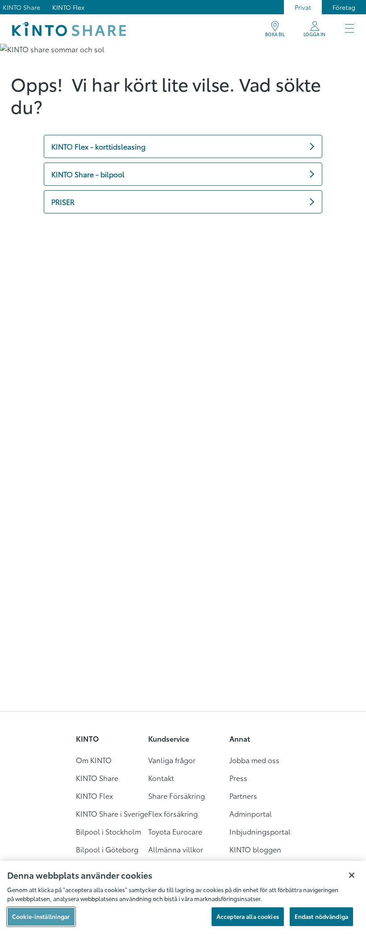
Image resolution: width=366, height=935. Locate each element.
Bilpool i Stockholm (108, 831)
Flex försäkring (173, 813)
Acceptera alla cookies (247, 916)
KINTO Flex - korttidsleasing (98, 146)
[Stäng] (352, 875)
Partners (243, 795)
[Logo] (68, 29)
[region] (183, 898)
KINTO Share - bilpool (88, 174)
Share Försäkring (176, 795)
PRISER (63, 201)
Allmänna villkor (175, 849)
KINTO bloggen (255, 849)
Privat (303, 7)
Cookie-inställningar (41, 916)
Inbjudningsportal (260, 831)
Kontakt (161, 777)
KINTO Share (21, 7)
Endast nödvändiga (321, 916)
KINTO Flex (68, 7)
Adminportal (250, 813)
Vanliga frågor (171, 760)
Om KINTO (94, 760)
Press (238, 777)
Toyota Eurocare (175, 831)
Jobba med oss (254, 760)
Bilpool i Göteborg (107, 849)
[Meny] (349, 29)
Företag (344, 7)
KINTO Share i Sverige (112, 813)
